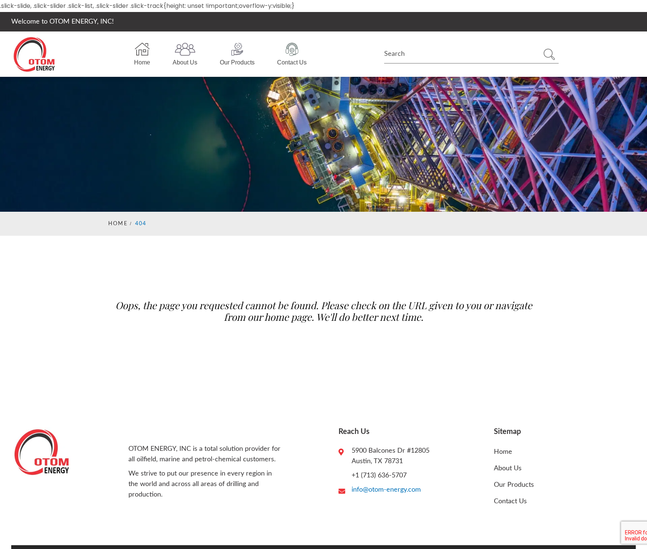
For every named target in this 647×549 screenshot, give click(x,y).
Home (142, 62)
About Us (185, 62)
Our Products (237, 62)
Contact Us (292, 62)
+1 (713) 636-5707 (379, 475)
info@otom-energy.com (386, 489)
